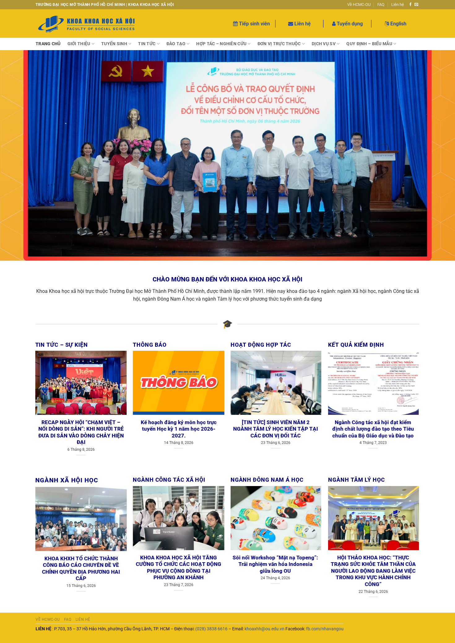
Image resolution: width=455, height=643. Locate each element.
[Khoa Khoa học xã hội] (87, 23)
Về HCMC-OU (358, 4)
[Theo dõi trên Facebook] (410, 4)
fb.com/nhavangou (325, 629)
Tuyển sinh (114, 43)
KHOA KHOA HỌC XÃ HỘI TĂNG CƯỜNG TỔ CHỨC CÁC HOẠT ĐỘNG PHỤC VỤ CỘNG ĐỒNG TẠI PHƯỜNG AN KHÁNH (178, 568)
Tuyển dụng (349, 24)
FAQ (380, 4)
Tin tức (146, 43)
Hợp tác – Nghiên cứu (221, 43)
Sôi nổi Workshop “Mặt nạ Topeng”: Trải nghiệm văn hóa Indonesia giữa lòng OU (276, 564)
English (397, 24)
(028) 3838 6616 (211, 629)
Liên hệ (397, 4)
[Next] (117, 406)
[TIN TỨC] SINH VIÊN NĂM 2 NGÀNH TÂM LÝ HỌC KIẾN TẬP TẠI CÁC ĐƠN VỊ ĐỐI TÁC (276, 429)
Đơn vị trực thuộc (279, 43)
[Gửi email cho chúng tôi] (416, 4)
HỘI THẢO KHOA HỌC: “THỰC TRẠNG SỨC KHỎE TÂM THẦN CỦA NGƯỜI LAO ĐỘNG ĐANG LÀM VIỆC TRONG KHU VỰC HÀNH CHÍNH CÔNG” (374, 571)
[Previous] (44, 406)
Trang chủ (48, 43)
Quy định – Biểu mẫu (369, 43)
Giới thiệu (78, 43)
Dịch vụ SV (324, 43)
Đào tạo (176, 43)
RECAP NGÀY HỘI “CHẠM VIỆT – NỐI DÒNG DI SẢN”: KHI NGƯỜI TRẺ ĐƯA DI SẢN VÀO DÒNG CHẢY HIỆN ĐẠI (81, 432)
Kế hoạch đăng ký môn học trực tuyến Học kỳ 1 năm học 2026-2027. (179, 429)
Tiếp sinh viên (254, 24)
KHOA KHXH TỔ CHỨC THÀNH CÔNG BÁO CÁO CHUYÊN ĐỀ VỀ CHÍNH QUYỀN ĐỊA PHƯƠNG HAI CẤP (81, 569)
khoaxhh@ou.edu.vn (264, 629)
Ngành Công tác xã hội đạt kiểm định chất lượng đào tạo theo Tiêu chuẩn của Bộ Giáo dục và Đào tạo (374, 429)
